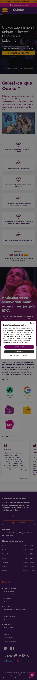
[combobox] (31, 323)
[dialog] (18, 340)
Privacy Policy (24, 343)
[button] (18, 356)
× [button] (33, 323)
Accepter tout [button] (19, 347)
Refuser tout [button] (19, 351)
